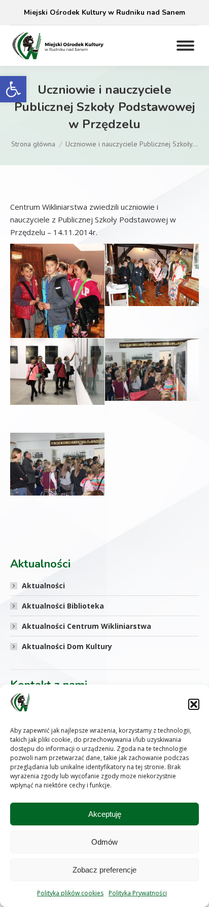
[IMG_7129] (57, 313)
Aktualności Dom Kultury (67, 646)
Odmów (104, 842)
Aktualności (43, 585)
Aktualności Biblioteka (63, 606)
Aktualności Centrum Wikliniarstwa (86, 626)
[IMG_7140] (57, 371)
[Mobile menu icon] (185, 45)
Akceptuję (104, 814)
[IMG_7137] (152, 275)
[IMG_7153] (57, 464)
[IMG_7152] (152, 369)
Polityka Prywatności (138, 893)
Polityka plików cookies (70, 893)
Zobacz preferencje (104, 869)
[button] (13, 89)
